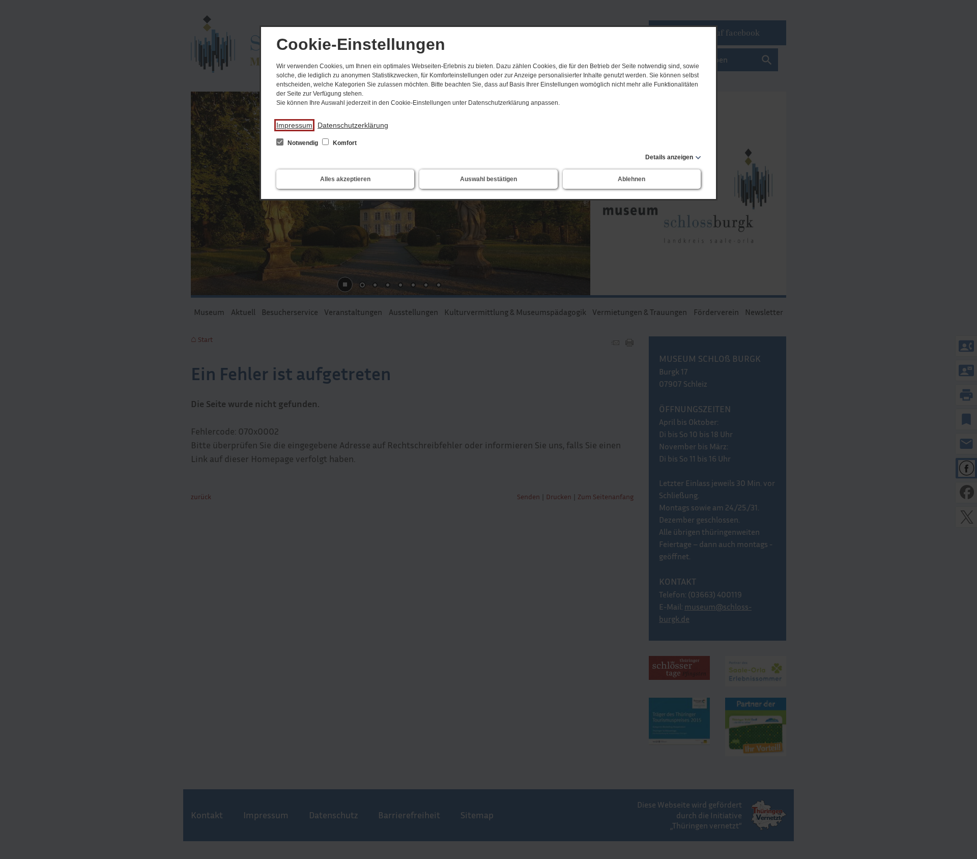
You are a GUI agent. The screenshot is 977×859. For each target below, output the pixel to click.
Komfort (344, 143)
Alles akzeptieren (345, 179)
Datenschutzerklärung (353, 125)
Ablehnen (631, 179)
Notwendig (303, 143)
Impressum (294, 125)
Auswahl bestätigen (488, 179)
